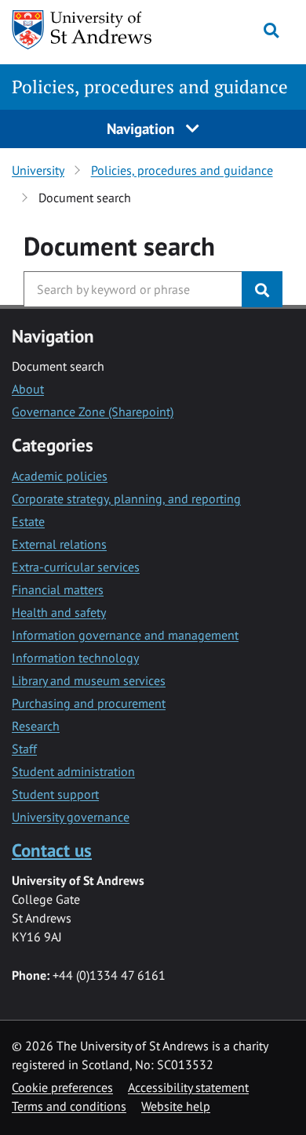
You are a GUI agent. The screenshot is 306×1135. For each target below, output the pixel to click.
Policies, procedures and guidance (150, 86)
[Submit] (262, 289)
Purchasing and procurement (89, 703)
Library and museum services (89, 680)
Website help (175, 1106)
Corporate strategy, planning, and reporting (126, 498)
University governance (70, 817)
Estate (28, 521)
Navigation (142, 128)
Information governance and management (125, 635)
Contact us (52, 850)
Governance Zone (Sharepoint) (92, 411)
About (28, 389)
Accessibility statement (188, 1087)
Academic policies (59, 476)
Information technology (75, 657)
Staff (24, 748)
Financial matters (58, 589)
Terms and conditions (69, 1106)
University (38, 170)
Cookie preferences (62, 1087)
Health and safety (59, 612)
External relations (59, 544)
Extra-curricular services (76, 567)
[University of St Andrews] (89, 29)
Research (36, 726)
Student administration (73, 771)
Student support (55, 794)
